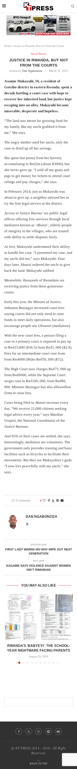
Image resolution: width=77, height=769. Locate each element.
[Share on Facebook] (49, 500)
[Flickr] (48, 731)
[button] (8, 628)
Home (7, 45)
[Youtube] (58, 731)
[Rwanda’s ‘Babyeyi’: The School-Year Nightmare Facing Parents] (38, 617)
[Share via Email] (62, 500)
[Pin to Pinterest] (57, 500)
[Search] (73, 6)
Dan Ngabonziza (32, 70)
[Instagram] (38, 731)
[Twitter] (28, 731)
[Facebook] (18, 731)
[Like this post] (44, 500)
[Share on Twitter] (53, 501)
